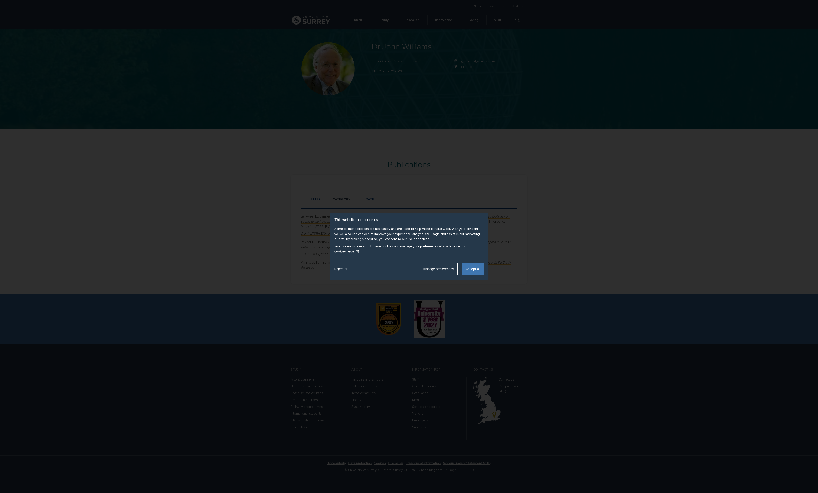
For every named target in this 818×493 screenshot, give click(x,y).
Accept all (472, 269)
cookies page (344, 251)
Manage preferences (438, 269)
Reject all (341, 269)
